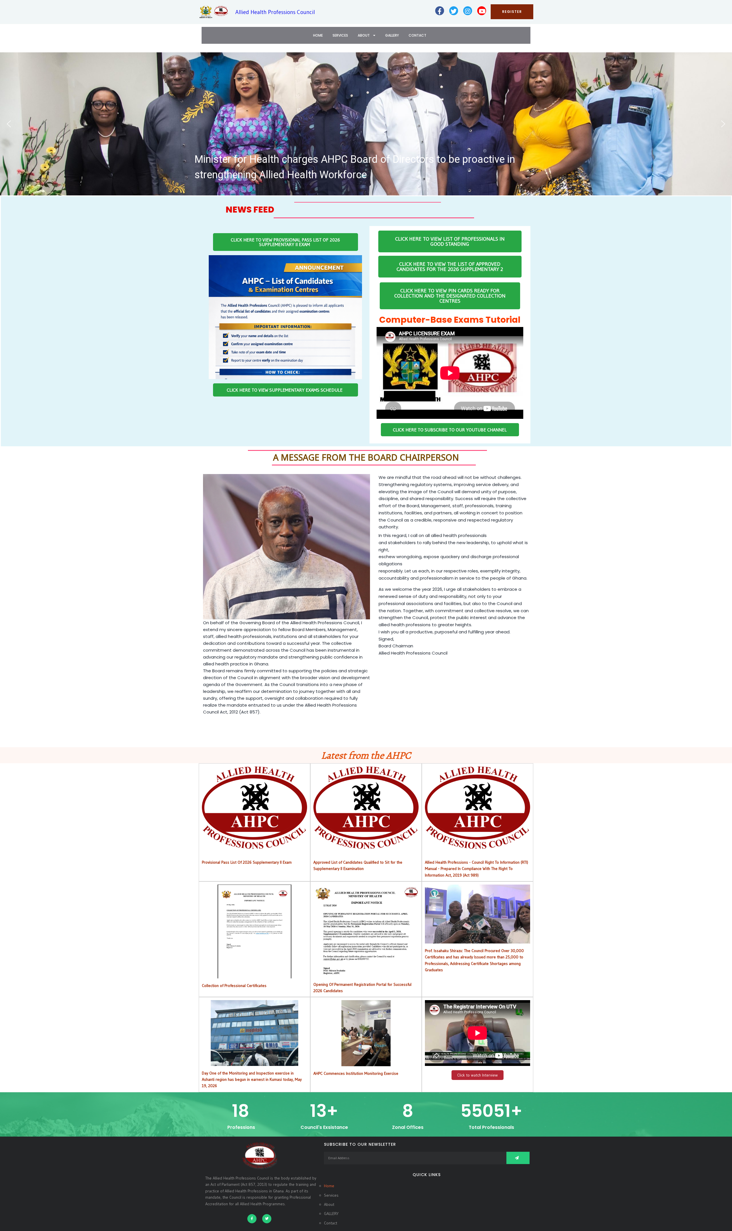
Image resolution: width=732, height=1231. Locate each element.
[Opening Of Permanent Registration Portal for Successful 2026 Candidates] (366, 973)
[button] (366, 123)
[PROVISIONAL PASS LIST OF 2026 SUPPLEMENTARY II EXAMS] (254, 845)
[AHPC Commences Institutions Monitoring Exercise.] (366, 1063)
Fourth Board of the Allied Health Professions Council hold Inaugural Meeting (363, 171)
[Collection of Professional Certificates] (254, 975)
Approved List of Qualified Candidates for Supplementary (366, 807)
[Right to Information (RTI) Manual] (477, 845)
